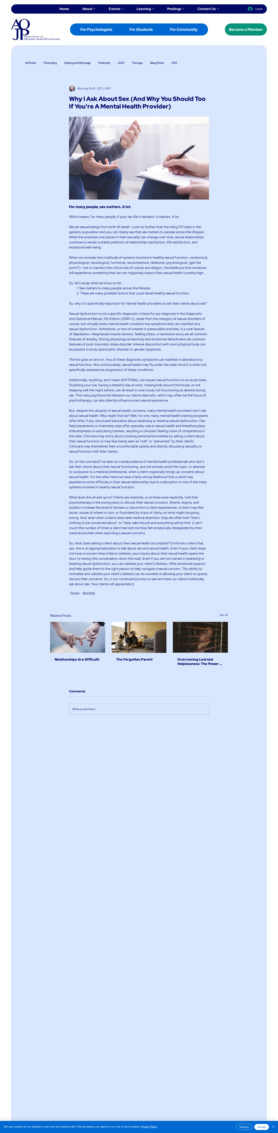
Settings (244, 1127)
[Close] (273, 1127)
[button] (96, 29)
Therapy (137, 63)
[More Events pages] (122, 9)
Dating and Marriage (77, 63)
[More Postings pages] (183, 9)
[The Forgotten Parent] (139, 637)
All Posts (30, 63)
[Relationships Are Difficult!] (77, 637)
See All (224, 615)
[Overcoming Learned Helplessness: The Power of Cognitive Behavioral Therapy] (200, 637)
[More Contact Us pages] (218, 9)
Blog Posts (157, 63)
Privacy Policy (149, 1126)
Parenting (50, 63)
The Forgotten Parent (134, 659)
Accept (262, 1127)
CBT (174, 63)
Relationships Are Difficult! (77, 659)
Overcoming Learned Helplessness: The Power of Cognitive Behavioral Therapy (200, 661)
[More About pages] (95, 9)
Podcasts (104, 63)
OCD (121, 63)
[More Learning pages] (153, 9)
